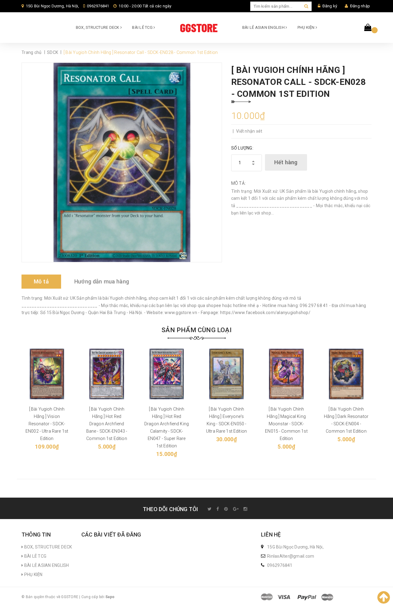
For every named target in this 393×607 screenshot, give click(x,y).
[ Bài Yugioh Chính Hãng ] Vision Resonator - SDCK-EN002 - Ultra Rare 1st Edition (46, 424)
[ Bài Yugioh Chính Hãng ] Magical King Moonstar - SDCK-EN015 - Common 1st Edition (286, 424)
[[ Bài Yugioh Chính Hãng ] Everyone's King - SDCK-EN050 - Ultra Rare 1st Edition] (226, 374)
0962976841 (98, 6)
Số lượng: (242, 148)
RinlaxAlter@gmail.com (290, 556)
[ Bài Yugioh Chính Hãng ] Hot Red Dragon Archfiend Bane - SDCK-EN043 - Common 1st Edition (106, 424)
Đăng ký (329, 6)
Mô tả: (238, 183)
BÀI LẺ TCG (143, 27)
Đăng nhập (360, 6)
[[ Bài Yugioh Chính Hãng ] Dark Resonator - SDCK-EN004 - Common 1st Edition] (346, 374)
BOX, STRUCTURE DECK (98, 27)
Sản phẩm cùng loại (196, 330)
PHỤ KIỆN (307, 27)
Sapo (110, 597)
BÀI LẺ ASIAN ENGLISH (264, 27)
